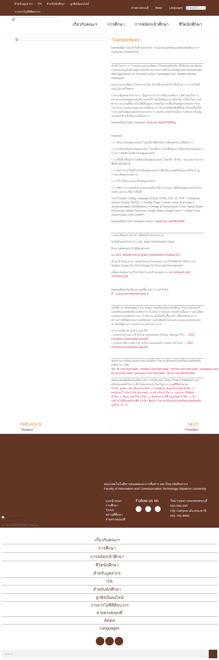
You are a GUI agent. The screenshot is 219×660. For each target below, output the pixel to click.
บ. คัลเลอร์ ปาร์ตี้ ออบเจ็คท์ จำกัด (168, 396)
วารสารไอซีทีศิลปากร (27, 11)
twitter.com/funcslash (184, 369)
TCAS (110, 510)
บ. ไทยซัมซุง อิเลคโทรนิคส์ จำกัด (170, 388)
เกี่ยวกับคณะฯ (85, 24)
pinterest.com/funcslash (149, 373)
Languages (176, 7)
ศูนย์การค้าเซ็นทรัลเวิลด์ (134, 388)
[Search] (213, 654)
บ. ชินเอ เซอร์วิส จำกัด (133, 396)
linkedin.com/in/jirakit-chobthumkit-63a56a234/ (151, 254)
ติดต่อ (158, 7)
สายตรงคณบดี (140, 7)
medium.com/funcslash (154, 369)
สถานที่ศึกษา (114, 514)
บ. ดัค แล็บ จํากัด (160, 392)
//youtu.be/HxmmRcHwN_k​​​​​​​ (132, 293)
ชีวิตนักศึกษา (190, 24)
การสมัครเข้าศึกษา (152, 24)
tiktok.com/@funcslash (181, 373)
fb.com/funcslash (127, 369)
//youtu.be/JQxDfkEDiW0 (169, 221)
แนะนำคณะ (114, 501)
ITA (40, 3)
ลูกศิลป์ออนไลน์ (79, 3)
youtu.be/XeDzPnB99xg (161, 122)
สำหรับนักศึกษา (56, 3)
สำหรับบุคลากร (23, 3)
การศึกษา (116, 24)
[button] (3, 448)
